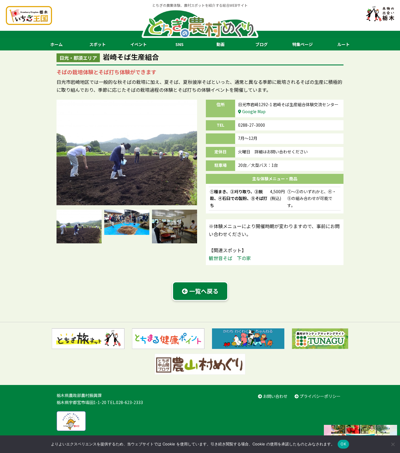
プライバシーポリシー (320, 396)
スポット (97, 44)
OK (343, 444)
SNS (179, 44)
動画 (220, 44)
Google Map (253, 111)
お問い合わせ (275, 396)
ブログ (261, 44)
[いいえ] (393, 444)
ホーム (56, 44)
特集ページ (302, 44)
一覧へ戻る (203, 291)
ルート (343, 44)
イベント (138, 44)
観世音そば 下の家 (230, 258)
